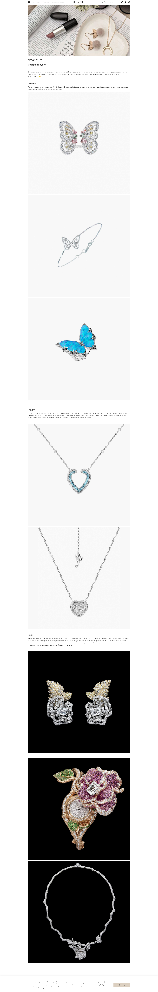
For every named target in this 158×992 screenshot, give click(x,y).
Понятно (121, 985)
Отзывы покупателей (57, 2)
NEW (33, 2)
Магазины (46, 2)
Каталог (38, 2)
